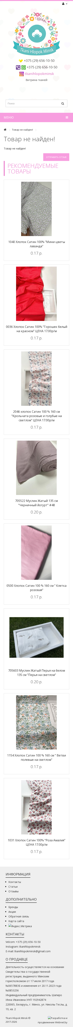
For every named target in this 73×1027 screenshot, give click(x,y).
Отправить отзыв (56, 157)
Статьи (13, 886)
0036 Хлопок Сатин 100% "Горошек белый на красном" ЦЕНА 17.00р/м (36, 329)
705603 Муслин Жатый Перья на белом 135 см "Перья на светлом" (36, 672)
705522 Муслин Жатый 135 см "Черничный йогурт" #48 (36, 503)
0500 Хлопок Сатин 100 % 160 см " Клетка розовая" (36, 588)
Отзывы (13, 891)
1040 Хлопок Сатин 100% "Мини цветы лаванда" (36, 244)
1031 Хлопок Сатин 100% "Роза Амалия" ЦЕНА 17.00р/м (36, 842)
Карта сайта (16, 921)
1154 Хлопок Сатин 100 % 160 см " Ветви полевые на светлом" (36, 757)
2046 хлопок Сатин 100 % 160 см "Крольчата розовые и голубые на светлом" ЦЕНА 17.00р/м (36, 416)
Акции (12, 911)
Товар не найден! (22, 129)
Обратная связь (18, 916)
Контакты (14, 882)
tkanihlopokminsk (39, 73)
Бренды (13, 907)
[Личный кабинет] (64, 4)
